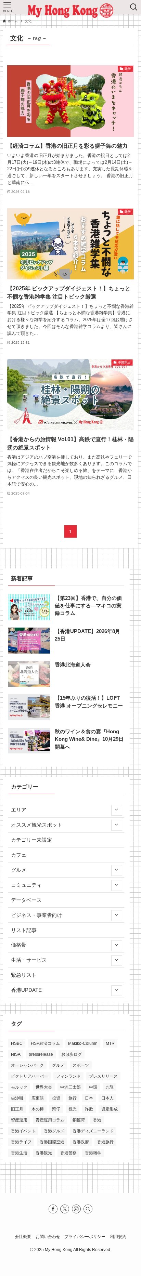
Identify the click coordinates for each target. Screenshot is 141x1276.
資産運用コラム (50, 1120)
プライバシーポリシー (84, 1236)
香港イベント (23, 1131)
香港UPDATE (26, 990)
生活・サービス (29, 960)
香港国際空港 (52, 1142)
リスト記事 (24, 930)
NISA (16, 1054)
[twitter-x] (64, 1209)
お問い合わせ (48, 1236)
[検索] (88, 1209)
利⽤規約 (118, 1236)
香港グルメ (54, 1131)
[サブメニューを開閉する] (116, 810)
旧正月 (17, 1109)
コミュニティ (26, 885)
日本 (89, 1098)
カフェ (18, 855)
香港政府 (81, 1142)
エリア (18, 810)
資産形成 (109, 1109)
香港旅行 (105, 1142)
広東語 (37, 1098)
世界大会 (44, 1087)
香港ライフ (21, 1142)
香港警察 (68, 1152)
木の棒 (37, 1109)
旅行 (72, 1098)
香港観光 (44, 1152)
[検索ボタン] (134, 7)
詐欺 (89, 1109)
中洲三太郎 (70, 1087)
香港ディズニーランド (93, 1131)
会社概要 (23, 1236)
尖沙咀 (17, 1098)
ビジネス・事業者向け (36, 915)
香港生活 (19, 1152)
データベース (26, 900)
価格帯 (18, 945)
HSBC (17, 1043)
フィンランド (68, 1076)
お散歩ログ (71, 1054)
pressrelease (41, 1054)
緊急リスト (24, 975)
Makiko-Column (83, 1043)
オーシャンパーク (27, 1065)
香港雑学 (93, 1152)
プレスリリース (103, 1076)
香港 (97, 1120)
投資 (56, 1098)
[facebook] (53, 1209)
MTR (110, 1043)
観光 (72, 1109)
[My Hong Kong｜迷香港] (70, 10)
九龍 (109, 1087)
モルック (19, 1087)
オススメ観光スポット (36, 825)
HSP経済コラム (45, 1043)
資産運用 (19, 1120)
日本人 (107, 1098)
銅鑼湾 (79, 1120)
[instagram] (76, 1209)
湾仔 (56, 1109)
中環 (93, 1087)
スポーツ (81, 1065)
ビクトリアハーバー (29, 1076)
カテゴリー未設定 (31, 840)
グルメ (18, 870)
